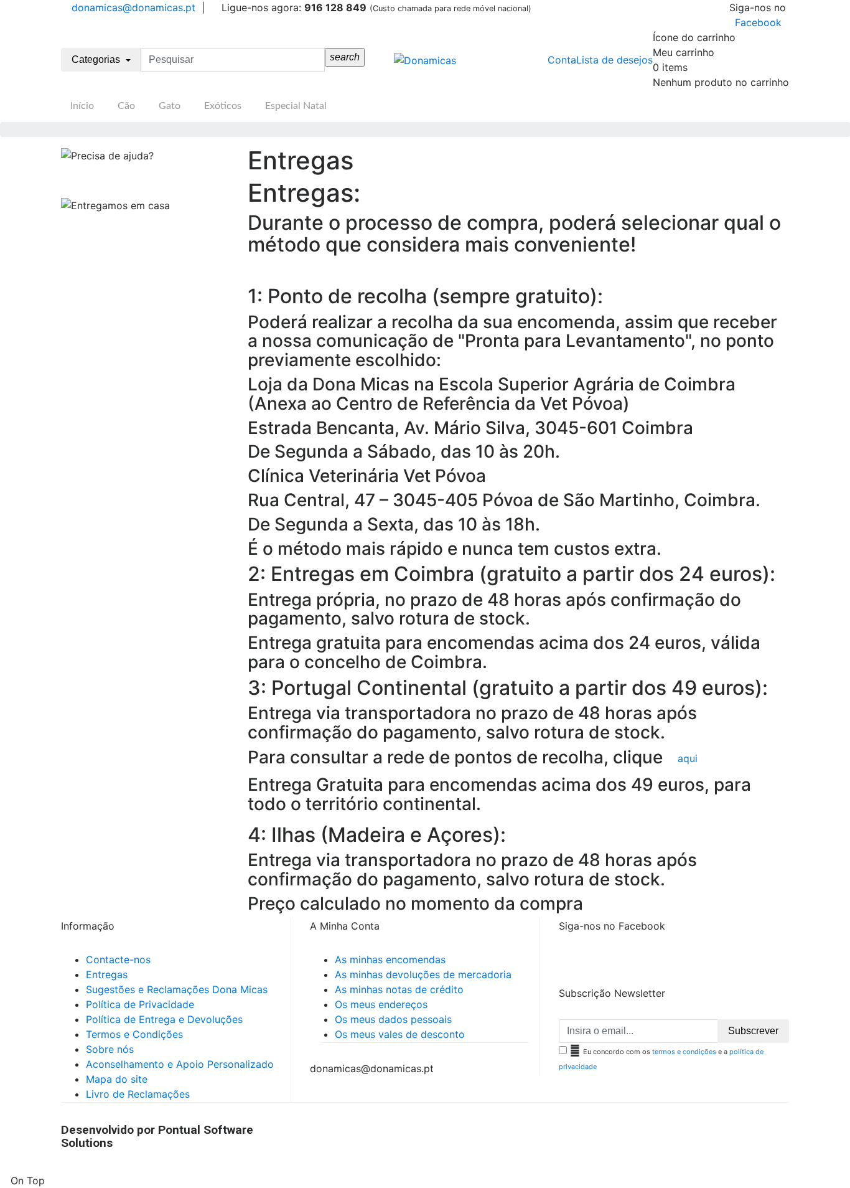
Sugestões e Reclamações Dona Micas (177, 989)
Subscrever (753, 1030)
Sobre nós (110, 1049)
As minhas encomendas (390, 959)
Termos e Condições (134, 1034)
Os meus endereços (381, 1004)
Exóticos (222, 106)
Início (82, 106)
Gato (169, 106)
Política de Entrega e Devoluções (164, 1019)
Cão (126, 106)
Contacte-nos (118, 959)
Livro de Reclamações (138, 1094)
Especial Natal (296, 106)
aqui (688, 758)
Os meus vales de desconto (400, 1034)
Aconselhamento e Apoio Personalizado (180, 1064)
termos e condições (684, 1051)
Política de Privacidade (140, 1004)
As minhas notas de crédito (399, 989)
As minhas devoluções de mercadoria (423, 974)
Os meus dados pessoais (393, 1019)
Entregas (107, 974)
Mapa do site (116, 1079)
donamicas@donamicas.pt (131, 7)
